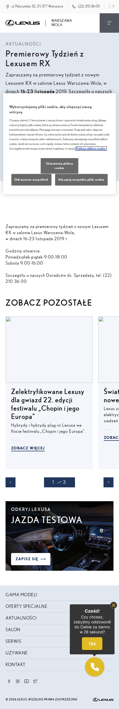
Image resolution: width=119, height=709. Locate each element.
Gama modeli (21, 595)
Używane (17, 653)
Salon (13, 630)
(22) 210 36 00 (89, 6)
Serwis (13, 641)
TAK (92, 643)
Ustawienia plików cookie (59, 166)
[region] (59, 143)
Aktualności (21, 618)
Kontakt (15, 664)
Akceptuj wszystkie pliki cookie (81, 179)
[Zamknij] (113, 605)
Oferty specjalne (26, 606)
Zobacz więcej (28, 448)
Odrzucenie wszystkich (31, 179)
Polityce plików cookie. (91, 148)
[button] (94, 667)
